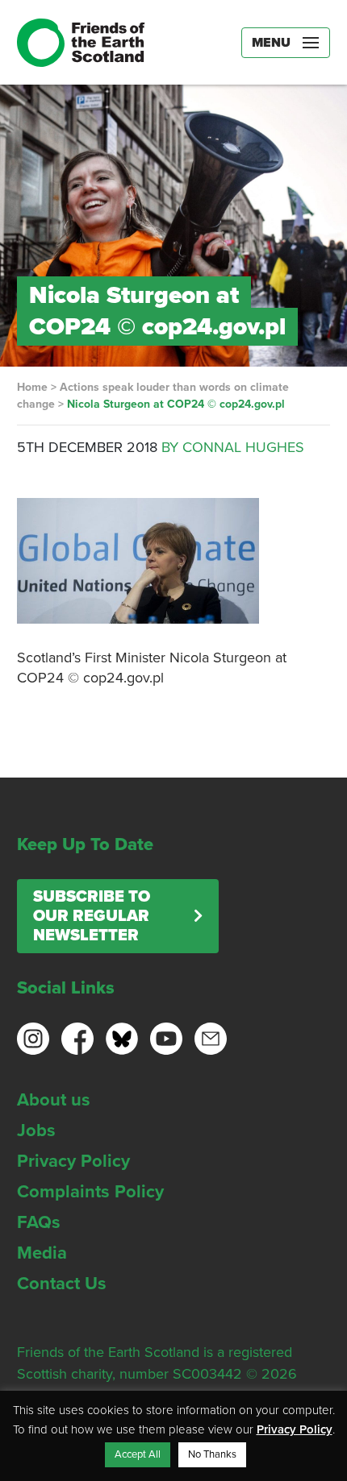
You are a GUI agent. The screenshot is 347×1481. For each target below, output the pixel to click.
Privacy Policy (73, 1161)
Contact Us (62, 1283)
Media (42, 1252)
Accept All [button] (138, 1454)
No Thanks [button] (212, 1454)
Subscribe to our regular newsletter (91, 916)
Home (32, 387)
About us (53, 1099)
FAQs (39, 1222)
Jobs (36, 1130)
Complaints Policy (90, 1191)
